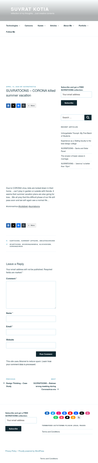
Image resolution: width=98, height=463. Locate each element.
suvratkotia (29, 87)
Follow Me (10, 32)
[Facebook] (18, 105)
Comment (11, 278)
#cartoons (15, 244)
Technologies (12, 25)
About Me (68, 25)
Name (9, 313)
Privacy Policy (10, 451)
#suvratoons (34, 206)
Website (10, 339)
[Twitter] (13, 105)
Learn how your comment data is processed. (28, 363)
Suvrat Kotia (30, 9)
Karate (40, 25)
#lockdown (23, 206)
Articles (53, 25)
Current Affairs (29, 241)
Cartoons (29, 25)
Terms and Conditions (51, 431)
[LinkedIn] (8, 105)
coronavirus (16, 246)
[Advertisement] (49, 66)
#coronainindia (30, 244)
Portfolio (82, 25)
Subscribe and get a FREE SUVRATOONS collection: (72, 88)
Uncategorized (47, 241)
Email (9, 326)
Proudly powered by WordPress (31, 451)
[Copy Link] (23, 105)
